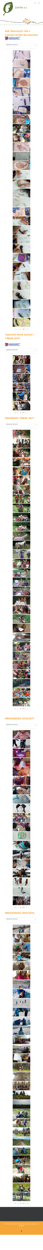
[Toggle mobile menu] (39, 3)
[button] (21, 44)
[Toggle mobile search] (35, 3)
